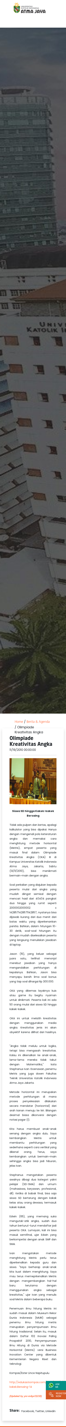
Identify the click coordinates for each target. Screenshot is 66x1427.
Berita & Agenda (38, 722)
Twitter (39, 1411)
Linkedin (50, 1411)
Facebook (27, 1411)
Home (19, 722)
